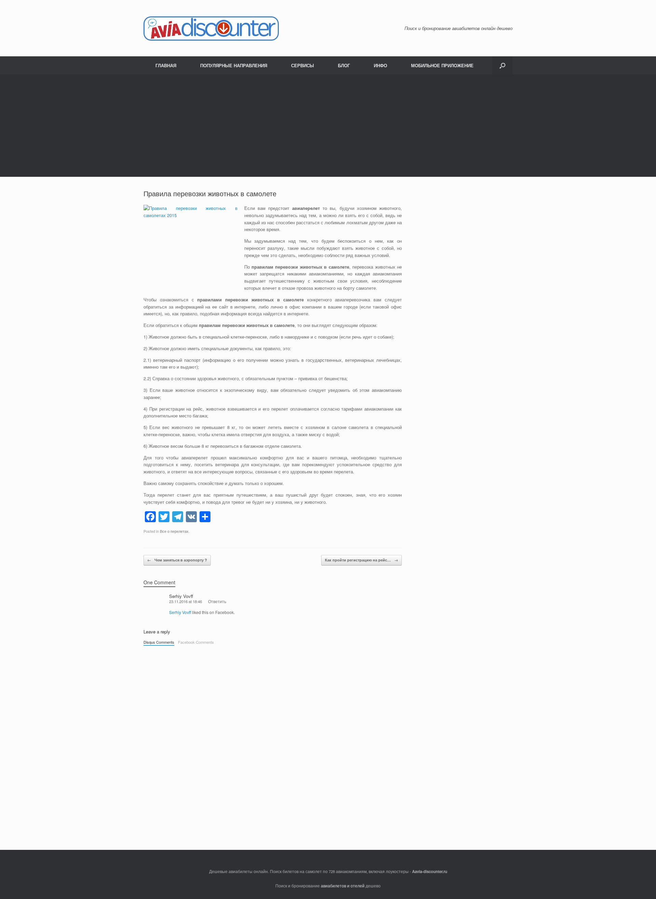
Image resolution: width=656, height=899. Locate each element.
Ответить (217, 601)
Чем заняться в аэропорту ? (177, 559)
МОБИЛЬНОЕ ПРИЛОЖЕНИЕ (442, 65)
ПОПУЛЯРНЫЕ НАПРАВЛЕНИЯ (233, 65)
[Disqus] (273, 744)
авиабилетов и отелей (343, 885)
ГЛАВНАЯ (165, 65)
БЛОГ (344, 65)
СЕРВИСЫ (302, 65)
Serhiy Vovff (181, 596)
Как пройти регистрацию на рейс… (361, 559)
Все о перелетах (174, 531)
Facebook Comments (196, 642)
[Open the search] (502, 65)
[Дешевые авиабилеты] (211, 28)
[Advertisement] (328, 125)
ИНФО (380, 65)
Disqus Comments (159, 642)
